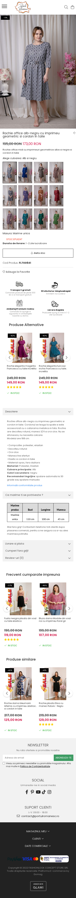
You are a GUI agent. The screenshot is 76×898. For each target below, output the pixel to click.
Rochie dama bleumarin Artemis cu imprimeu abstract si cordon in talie (20, 706)
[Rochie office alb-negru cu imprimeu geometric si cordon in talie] (38, 72)
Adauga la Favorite (17, 272)
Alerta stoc (39, 253)
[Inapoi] (73, 133)
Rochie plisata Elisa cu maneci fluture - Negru (51, 704)
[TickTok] (44, 792)
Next (73, 75)
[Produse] (5, 7)
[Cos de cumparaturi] (72, 7)
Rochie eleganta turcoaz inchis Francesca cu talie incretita (52, 369)
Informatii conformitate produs (24, 485)
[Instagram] (49, 792)
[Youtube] (38, 792)
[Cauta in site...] (66, 7)
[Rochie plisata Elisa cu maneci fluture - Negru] (55, 683)
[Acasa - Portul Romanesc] (23, 7)
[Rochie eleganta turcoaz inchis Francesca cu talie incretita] (54, 348)
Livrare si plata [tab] (14, 543)
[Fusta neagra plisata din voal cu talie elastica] (20, 598)
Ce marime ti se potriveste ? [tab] (24, 495)
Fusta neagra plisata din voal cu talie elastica (20, 620)
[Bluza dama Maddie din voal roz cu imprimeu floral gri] (55, 598)
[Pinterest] (32, 792)
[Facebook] (27, 792)
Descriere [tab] (11, 411)
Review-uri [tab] (14, 558)
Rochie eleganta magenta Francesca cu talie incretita (21, 367)
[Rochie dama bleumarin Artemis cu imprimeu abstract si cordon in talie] (20, 683)
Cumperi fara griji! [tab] (16, 550)
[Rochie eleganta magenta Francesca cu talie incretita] (22, 348)
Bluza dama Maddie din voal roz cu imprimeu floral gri (55, 620)
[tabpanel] (38, 72)
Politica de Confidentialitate (35, 766)
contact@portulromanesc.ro (40, 816)
